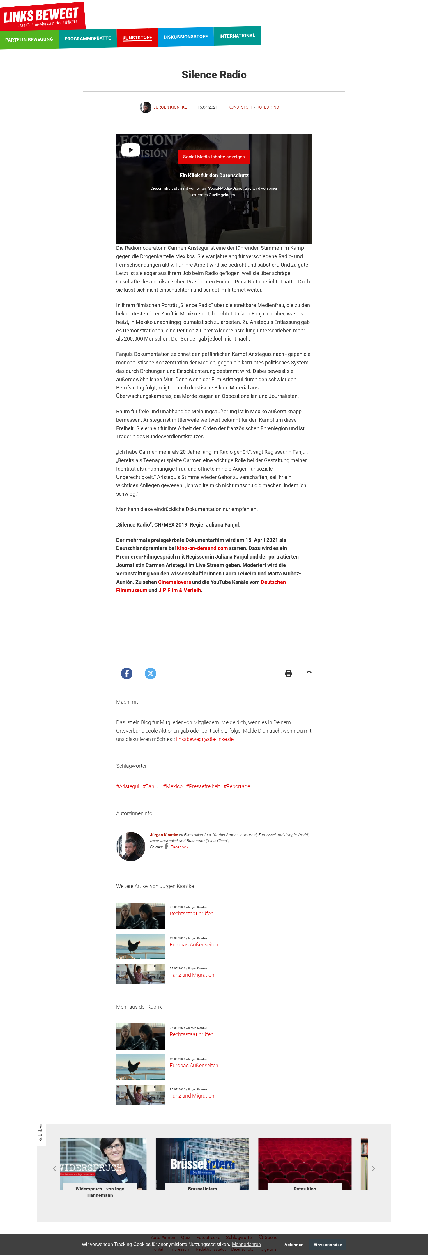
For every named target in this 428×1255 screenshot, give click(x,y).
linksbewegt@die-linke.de (205, 739)
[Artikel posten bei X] (150, 673)
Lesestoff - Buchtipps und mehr (317, 1192)
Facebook (179, 847)
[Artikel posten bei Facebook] (126, 673)
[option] (111, 1165)
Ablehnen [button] (294, 1244)
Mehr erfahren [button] (246, 1244)
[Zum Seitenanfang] (309, 674)
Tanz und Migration (192, 975)
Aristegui (129, 786)
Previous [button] (55, 1169)
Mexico (174, 786)
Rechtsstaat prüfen (191, 913)
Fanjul (153, 786)
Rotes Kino (268, 107)
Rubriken (40, 1133)
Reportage (238, 786)
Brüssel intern (111, 1189)
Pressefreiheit (204, 786)
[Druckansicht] (288, 674)
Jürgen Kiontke (164, 834)
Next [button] (373, 1169)
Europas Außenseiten (194, 945)
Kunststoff (240, 107)
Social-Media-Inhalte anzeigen (214, 156)
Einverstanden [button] (328, 1244)
